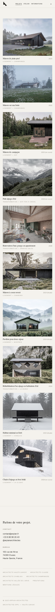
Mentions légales (11, 585)
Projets (18, 3)
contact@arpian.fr (11, 534)
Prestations (39, 581)
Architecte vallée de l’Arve (16, 581)
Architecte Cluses (39, 572)
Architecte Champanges (37, 576)
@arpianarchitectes (11, 540)
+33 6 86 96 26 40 (11, 537)
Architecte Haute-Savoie (15, 572)
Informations (36, 3)
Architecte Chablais (13, 576)
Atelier (26, 3)
